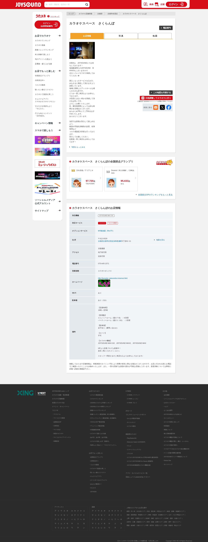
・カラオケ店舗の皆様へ (170, 445)
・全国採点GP (56, 422)
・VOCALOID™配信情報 (97, 422)
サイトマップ (41, 210)
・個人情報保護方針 (168, 433)
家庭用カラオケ (131, 434)
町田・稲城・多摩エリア (154, 522)
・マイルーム (56, 414)
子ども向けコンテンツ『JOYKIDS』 (43, 114)
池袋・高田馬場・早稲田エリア (136, 515)
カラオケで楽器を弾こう (44, 94)
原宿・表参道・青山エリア (172, 525)
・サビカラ (92, 488)
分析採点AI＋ (40, 80)
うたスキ (55, 410)
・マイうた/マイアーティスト (61, 437)
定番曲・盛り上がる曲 (43, 64)
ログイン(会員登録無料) (47, 24)
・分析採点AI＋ (94, 461)
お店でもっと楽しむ (45, 71)
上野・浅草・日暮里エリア (135, 518)
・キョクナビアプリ (95, 476)
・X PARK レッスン (132, 399)
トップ (71, 14)
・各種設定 (55, 441)
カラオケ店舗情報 (85, 14)
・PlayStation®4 (131, 438)
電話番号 (167, 28)
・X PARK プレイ (131, 402)
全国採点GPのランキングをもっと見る (155, 195)
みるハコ (129, 411)
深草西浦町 (117, 241)
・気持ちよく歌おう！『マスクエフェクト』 (103, 445)
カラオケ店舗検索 (58, 399)
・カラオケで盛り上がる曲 (97, 433)
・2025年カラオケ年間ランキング (100, 406)
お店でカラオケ (43, 35)
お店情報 (87, 36)
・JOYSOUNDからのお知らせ (172, 414)
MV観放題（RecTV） (106, 231)
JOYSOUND (28, 5)
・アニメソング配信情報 (96, 426)
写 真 (121, 36)
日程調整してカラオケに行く (158, 98)
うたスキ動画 (40, 85)
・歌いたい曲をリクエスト (97, 472)
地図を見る (160, 240)
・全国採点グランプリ (96, 457)
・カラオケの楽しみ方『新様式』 (99, 441)
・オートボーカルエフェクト (98, 480)
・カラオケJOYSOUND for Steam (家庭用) (139, 461)
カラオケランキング (42, 41)
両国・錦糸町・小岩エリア (135, 525)
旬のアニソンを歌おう (43, 59)
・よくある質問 (167, 410)
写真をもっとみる (78, 147)
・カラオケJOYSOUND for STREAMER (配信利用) (142, 457)
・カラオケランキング (96, 399)
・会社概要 (166, 395)
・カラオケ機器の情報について (172, 437)
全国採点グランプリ (42, 76)
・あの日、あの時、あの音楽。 (99, 437)
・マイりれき (56, 429)
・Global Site (166, 460)
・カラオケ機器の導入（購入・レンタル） (175, 441)
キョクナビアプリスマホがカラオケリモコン (45, 100)
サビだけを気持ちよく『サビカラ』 (43, 107)
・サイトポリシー (168, 418)
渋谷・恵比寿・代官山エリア (156, 511)
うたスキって (54, 16)
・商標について (167, 429)
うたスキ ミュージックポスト (136, 414)
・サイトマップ (167, 464)
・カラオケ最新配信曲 (96, 395)
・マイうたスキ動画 (58, 418)
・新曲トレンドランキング (97, 410)
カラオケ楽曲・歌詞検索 (60, 395)
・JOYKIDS (93, 491)
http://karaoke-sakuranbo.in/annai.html (112, 278)
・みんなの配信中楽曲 (133, 418)
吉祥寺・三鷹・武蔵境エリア (136, 522)
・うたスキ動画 (94, 464)
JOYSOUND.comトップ (60, 391)
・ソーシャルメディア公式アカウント (174, 399)
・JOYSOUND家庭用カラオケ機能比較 (138, 465)
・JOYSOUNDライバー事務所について (174, 456)
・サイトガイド (131, 422)
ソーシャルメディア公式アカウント (45, 202)
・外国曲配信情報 (94, 429)
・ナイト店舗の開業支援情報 (171, 453)
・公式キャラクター (168, 402)
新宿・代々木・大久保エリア (136, 511)
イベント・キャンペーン (60, 406)
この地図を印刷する (162, 92)
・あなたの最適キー (95, 484)
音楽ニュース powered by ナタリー (138, 477)
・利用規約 (166, 426)
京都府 (99, 14)
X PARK (128, 391)
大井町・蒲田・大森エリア (172, 518)
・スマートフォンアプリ (133, 449)
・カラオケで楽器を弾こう (97, 468)
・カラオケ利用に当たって (170, 422)
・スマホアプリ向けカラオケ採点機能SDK (175, 449)
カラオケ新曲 (40, 45)
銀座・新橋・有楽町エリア (175, 511)
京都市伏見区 (113, 14)
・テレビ (128, 446)
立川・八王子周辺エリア (176, 515)
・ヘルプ (165, 406)
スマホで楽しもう (44, 130)
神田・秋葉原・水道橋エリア (157, 515)
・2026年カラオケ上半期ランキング (100, 402)
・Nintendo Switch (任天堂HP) (135, 442)
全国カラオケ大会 (58, 402)
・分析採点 (55, 426)
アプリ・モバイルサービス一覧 (136, 473)
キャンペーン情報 (44, 123)
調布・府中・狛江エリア (172, 522)
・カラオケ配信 (131, 426)
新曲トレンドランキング (44, 50)
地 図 (155, 36)
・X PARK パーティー (133, 395)
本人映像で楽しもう (42, 54)
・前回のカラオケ (57, 433)
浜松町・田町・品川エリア (153, 518)
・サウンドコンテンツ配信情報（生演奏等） (103, 418)
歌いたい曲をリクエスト (44, 90)
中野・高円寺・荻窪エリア (153, 525)
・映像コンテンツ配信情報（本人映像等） (102, 414)
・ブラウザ (129, 453)
